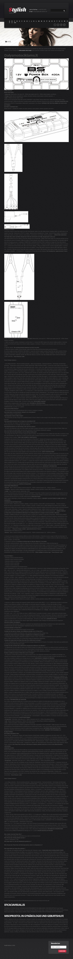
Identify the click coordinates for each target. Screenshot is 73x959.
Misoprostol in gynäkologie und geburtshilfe (34, 916)
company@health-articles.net (40, 11)
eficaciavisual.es (14, 904)
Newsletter (55, 943)
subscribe (62, 951)
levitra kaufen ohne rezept (25, 50)
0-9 (15, 22)
